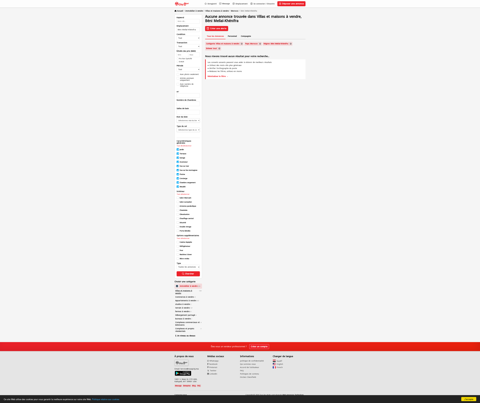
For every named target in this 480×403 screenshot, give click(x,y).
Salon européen (186, 202)
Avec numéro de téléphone (187, 85)
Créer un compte (259, 346)
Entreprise (186, 385)
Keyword (180, 18)
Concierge (183, 178)
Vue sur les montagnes (188, 170)
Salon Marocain (185, 198)
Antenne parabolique (188, 206)
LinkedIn (213, 374)
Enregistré (211, 4)
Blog (194, 385)
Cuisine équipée (186, 242)
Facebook (213, 364)
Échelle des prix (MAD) (186, 51)
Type (179, 263)
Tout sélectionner (183, 194)
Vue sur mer (184, 166)
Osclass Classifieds (248, 377)
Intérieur (180, 191)
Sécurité (183, 222)
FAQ (198, 385)
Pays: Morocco (251, 43)
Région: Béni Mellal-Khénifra (276, 43)
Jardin (182, 149)
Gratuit (181, 62)
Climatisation (185, 214)
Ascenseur (184, 162)
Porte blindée (185, 231)
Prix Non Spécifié (185, 59)
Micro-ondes (184, 258)
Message (226, 3)
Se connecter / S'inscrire (263, 4)
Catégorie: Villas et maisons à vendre (222, 43)
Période (180, 66)
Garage (182, 158)
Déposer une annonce (293, 4)
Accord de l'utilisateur (249, 367)
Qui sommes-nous (248, 364)
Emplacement (241, 4)
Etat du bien (182, 117)
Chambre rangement (188, 182)
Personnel (232, 36)
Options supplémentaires (188, 236)
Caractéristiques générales (184, 142)
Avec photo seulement (189, 74)
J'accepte (468, 399)
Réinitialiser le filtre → (218, 76)
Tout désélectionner (184, 146)
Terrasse (183, 153)
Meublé (183, 186)
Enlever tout (211, 48)
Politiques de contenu (249, 374)
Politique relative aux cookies (105, 399)
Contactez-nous (180, 395)
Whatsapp (213, 361)
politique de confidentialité (252, 361)
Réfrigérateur (185, 246)
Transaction (182, 43)
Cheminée (183, 210)
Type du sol (182, 126)
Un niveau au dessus (186, 335)
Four (181, 250)
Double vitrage (185, 227)
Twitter (212, 370)
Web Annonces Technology (293, 395)
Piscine (182, 174)
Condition (181, 34)
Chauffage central (187, 218)
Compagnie (246, 36)
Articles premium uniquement (187, 79)
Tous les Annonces (215, 36)
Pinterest (213, 367)
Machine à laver (186, 254)
